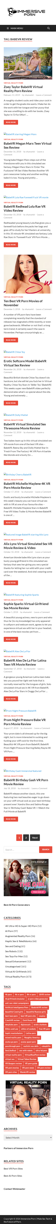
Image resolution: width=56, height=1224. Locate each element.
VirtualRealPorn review (35, 1055)
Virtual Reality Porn (13, 83)
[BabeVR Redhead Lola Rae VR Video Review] (28, 197)
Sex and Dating (13, 946)
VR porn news (28, 1068)
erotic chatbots (40, 1024)
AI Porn (9, 931)
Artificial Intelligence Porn (16, 1007)
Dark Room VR (29, 1020)
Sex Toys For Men (14, 956)
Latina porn (31, 1033)
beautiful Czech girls (14, 1012)
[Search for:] (28, 849)
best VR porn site (28, 1016)
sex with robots (26, 1050)
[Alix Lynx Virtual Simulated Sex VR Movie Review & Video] (28, 534)
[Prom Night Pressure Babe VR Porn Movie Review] (28, 711)
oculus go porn (11, 1042)
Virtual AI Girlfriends (16, 971)
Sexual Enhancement (16, 961)
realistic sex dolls (31, 1046)
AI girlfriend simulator (15, 999)
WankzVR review (27, 1072)
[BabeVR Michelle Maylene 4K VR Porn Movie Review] (28, 474)
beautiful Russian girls (36, 1012)
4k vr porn (19, 994)
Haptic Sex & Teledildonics (18, 941)
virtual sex (9, 1059)
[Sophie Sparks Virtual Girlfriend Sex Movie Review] (28, 595)
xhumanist (29, 95)
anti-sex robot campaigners (17, 1003)
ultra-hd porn (41, 1050)
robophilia (46, 1046)
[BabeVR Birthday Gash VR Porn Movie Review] (28, 771)
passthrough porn (12, 1046)
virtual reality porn (13, 1055)
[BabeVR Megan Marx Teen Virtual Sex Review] (28, 134)
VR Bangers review (13, 1063)
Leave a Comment (44, 95)
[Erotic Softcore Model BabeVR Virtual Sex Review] (28, 352)
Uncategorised (12, 966)
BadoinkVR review (39, 1007)
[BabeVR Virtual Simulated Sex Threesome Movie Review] (28, 415)
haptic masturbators (14, 1033)
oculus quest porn (28, 1042)
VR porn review (44, 1068)
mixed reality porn (13, 1037)
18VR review (44, 994)
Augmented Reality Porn (17, 936)
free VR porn (44, 1029)
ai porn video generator (38, 999)
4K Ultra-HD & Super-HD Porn (21, 925)
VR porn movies (12, 1068)
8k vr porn (31, 994)
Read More (10, 121)
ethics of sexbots (28, 1029)
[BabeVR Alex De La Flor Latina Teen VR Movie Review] (28, 651)
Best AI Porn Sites (13, 1175)
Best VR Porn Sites (13, 1168)
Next (35, 837)
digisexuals (26, 1024)
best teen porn (11, 1016)
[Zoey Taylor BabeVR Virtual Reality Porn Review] (28, 63)
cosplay (42, 1016)
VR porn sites (11, 1072)
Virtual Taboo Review (27, 1059)
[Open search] (48, 28)
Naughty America (32, 1037)
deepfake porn (11, 1024)
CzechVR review (12, 1020)
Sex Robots (11, 951)
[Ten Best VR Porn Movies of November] (28, 274)
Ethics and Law (11, 1029)
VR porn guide (31, 1063)
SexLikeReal (10, 1050)
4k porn (8, 994)
